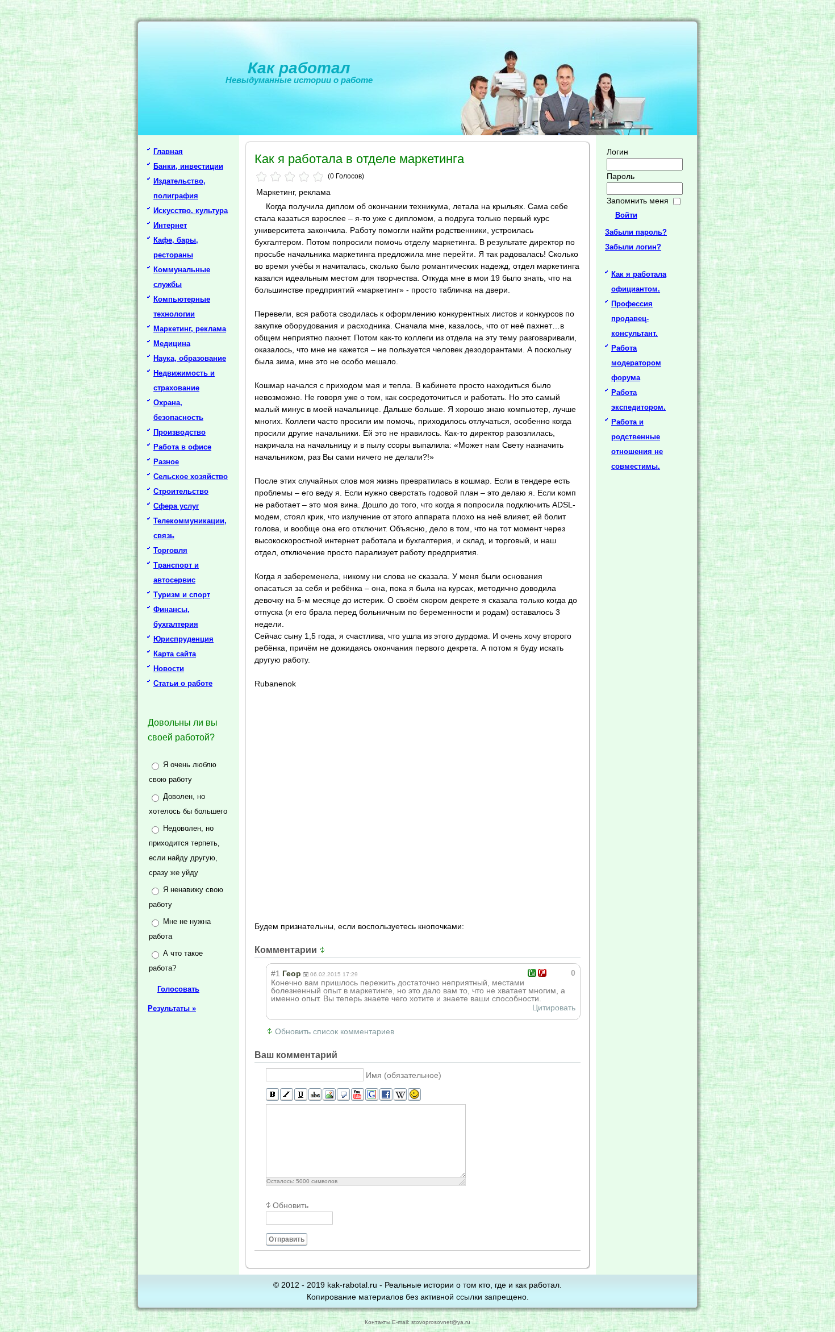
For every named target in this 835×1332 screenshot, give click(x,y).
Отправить (286, 1239)
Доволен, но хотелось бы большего (188, 803)
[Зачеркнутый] (315, 1094)
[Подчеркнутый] (300, 1094)
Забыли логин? (633, 247)
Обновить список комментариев (334, 1031)
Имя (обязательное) (403, 1075)
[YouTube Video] (357, 1094)
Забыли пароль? (636, 232)
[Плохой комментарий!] (542, 973)
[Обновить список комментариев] (324, 950)
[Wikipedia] (400, 1094)
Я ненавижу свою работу (186, 897)
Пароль (620, 176)
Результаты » (172, 1008)
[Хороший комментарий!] (532, 973)
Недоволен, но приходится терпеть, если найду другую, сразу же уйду (184, 850)
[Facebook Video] (386, 1094)
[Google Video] (371, 1094)
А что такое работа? (176, 960)
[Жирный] (272, 1094)
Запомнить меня (638, 200)
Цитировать (553, 1007)
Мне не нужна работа (180, 928)
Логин (617, 151)
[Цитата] (343, 1094)
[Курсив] (286, 1094)
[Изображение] (329, 1094)
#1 (275, 973)
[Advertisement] (419, 803)
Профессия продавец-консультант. (634, 318)
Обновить (290, 1205)
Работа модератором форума (636, 363)
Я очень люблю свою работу (182, 772)
